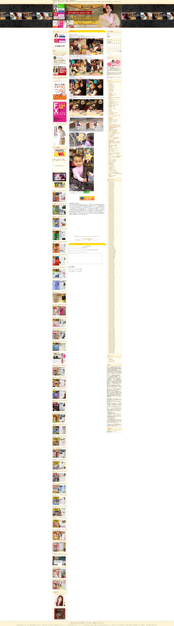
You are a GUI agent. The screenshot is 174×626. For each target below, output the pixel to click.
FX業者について (111, 129)
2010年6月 (110, 322)
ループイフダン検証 (112, 172)
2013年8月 (110, 280)
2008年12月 (110, 342)
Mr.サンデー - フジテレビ (58, 172)
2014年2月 (110, 274)
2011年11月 (110, 304)
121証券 (110, 136)
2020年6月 (110, 200)
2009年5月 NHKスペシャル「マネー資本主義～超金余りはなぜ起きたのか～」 (60, 554)
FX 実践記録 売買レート (113, 126)
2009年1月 (110, 341)
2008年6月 (110, 349)
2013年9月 (110, 279)
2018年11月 (110, 215)
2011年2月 (110, 314)
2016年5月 (110, 245)
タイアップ (110, 161)
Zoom (109, 117)
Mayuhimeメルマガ (112, 148)
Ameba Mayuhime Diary (59, 594)
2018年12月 (110, 214)
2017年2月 (110, 235)
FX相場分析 (110, 102)
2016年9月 (110, 240)
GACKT (109, 88)
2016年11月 (110, 238)
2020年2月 (110, 205)
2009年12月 (110, 329)
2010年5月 (110, 324)
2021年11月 (110, 185)
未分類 (109, 176)
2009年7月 (110, 335)
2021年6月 (110, 189)
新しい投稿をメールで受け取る (76, 271)
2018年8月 (110, 217)
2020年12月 (110, 196)
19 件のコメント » (96, 236)
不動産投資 (110, 85)
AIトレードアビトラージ (113, 115)
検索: (108, 33)
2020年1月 (110, 206)
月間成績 (110, 128)
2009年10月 (110, 331)
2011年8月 (110, 307)
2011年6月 (110, 309)
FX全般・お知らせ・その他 (113, 142)
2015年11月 (110, 250)
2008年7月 (110, 348)
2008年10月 (110, 345)
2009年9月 (110, 332)
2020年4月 (110, 203)
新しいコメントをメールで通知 (76, 269)
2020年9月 (110, 197)
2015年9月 (110, 253)
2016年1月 (110, 248)
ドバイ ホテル (111, 116)
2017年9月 (110, 227)
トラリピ (110, 165)
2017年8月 (110, 228)
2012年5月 (110, 297)
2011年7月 (110, 308)
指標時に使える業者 (112, 130)
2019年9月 (110, 208)
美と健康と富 (111, 106)
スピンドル (110, 124)
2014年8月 (110, 267)
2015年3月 (110, 259)
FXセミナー (110, 92)
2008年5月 (110, 350)
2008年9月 (110, 346)
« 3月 (110, 54)
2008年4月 (110, 351)
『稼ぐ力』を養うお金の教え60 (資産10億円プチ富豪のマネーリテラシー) (60, 78)
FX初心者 (110, 164)
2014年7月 (110, 268)
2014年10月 (110, 265)
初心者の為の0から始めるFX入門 (114, 98)
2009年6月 (110, 336)
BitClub (109, 83)
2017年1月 (110, 236)
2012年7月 (110, 295)
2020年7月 (110, 199)
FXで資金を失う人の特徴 (113, 153)
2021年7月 (110, 188)
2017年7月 (110, 229)
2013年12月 (110, 276)
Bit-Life (109, 111)
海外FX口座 (110, 162)
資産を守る (110, 87)
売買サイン (110, 175)
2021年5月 (110, 191)
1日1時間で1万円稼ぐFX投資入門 (59, 101)
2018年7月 (110, 218)
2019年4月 (110, 210)
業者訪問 (110, 140)
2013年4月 (110, 285)
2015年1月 (110, 261)
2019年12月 (110, 207)
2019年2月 (110, 213)
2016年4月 (110, 246)
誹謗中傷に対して (111, 146)
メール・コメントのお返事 (113, 156)
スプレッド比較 (111, 131)
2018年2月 (110, 224)
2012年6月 (110, 296)
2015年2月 (110, 260)
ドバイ (109, 86)
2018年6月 (110, 219)
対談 (109, 154)
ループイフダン (111, 171)
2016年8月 (110, 242)
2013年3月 (110, 286)
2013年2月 (110, 287)
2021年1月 (110, 195)
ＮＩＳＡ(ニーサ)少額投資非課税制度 (114, 174)
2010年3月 (110, 326)
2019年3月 (110, 212)
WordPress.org (111, 361)
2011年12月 (110, 302)
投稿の (110, 359)
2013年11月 (110, 277)
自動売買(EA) (111, 169)
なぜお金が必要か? (112, 112)
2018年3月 (110, 223)
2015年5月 (110, 257)
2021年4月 (110, 192)
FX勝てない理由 (111, 160)
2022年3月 (110, 182)
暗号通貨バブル (111, 94)
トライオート (111, 170)
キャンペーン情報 (111, 138)
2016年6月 (110, 244)
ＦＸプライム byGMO (112, 137)
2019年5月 (110, 209)
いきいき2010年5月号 (57, 280)
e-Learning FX (111, 166)
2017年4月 (110, 233)
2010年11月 (110, 317)
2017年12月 (110, 225)
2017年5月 (110, 232)
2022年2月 (110, 183)
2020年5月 (110, 202)
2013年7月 (110, 281)
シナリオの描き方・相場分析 (114, 157)
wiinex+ (109, 100)
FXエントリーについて (112, 152)
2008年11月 (110, 344)
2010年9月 (110, 319)
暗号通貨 (110, 95)
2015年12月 (110, 249)
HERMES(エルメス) (112, 119)
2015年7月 (110, 255)
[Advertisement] (87, 225)
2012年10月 (110, 291)
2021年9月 (110, 187)
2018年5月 (110, 220)
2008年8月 (110, 347)
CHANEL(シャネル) (112, 120)
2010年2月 (110, 327)
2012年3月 (110, 299)
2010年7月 (110, 321)
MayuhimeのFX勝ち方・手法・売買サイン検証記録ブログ (64, 0)
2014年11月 (110, 264)
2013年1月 (110, 288)
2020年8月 (110, 198)
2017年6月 (110, 230)
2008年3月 (110, 352)
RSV (109, 84)
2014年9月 (110, 266)
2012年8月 (110, 294)
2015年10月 (110, 251)
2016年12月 (110, 237)
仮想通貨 (110, 89)
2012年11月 (110, 290)
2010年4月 (110, 325)
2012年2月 (110, 300)
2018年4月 (110, 222)
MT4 (109, 107)
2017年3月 (110, 234)
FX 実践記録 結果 (111, 127)
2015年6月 (110, 256)
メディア (110, 149)
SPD (109, 96)
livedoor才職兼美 (56, 352)
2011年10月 (110, 305)
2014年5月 (110, 270)
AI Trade (110, 114)
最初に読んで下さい (112, 150)
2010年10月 (110, 318)
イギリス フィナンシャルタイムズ (60, 291)
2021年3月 (110, 193)
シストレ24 (110, 134)
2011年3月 (110, 312)
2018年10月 (110, 216)
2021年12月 (110, 184)
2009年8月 (110, 334)
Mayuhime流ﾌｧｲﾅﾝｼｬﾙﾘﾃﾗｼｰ (59, 607)
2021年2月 (110, 194)
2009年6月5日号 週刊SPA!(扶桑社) (60, 541)
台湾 (109, 110)
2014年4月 (110, 271)
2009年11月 (110, 330)
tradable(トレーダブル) (112, 104)
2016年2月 (110, 247)
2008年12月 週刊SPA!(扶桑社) (59, 579)
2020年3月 (110, 204)
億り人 (109, 90)
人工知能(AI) (110, 99)
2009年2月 (110, 340)
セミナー (110, 151)
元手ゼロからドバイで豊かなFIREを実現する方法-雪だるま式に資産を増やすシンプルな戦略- (60, 54)
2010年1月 (110, 328)
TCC (109, 109)
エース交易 (110, 135)
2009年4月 (110, 338)
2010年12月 (110, 316)
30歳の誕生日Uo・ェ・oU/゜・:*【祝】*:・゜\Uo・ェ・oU (86, 240)
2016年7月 (110, 243)
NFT (109, 122)
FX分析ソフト (111, 105)
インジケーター (111, 159)
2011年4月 (110, 311)
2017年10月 (110, 226)
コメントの (111, 360)
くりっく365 (110, 139)
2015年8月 (110, 254)
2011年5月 (110, 310)
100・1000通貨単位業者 (113, 132)
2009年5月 (110, 337)
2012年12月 (110, 289)
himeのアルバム (89, 236)
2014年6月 (110, 269)
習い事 (109, 167)
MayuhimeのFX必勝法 (112, 125)
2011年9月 (110, 306)
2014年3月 (110, 273)
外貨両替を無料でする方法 (113, 141)
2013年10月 (110, 278)
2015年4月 (110, 258)
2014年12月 (110, 263)
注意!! (109, 147)
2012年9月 (110, 293)
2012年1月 (110, 301)
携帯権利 (110, 118)
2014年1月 (110, 275)
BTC (109, 93)
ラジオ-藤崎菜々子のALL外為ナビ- (60, 160)
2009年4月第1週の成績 (87, 238)
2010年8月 (110, 320)
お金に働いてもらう (112, 101)
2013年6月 (110, 283)
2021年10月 (110, 186)
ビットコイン (111, 108)
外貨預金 (110, 163)
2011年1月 (110, 315)
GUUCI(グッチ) (111, 121)
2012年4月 (110, 298)
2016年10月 (110, 239)
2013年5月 (110, 284)
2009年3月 (110, 339)
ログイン (110, 358)
